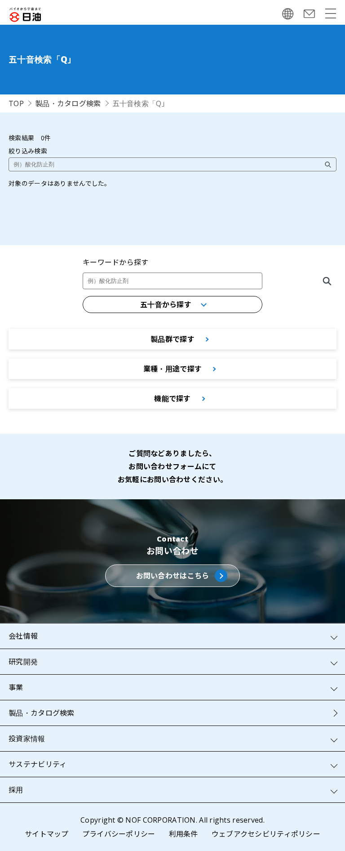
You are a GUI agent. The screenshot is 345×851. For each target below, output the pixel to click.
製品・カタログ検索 (68, 103)
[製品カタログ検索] (327, 281)
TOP (16, 103)
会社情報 (23, 636)
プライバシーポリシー (118, 834)
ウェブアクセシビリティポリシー (266, 834)
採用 (16, 790)
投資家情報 (27, 739)
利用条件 (183, 834)
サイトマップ (47, 834)
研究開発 (23, 662)
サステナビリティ (37, 764)
